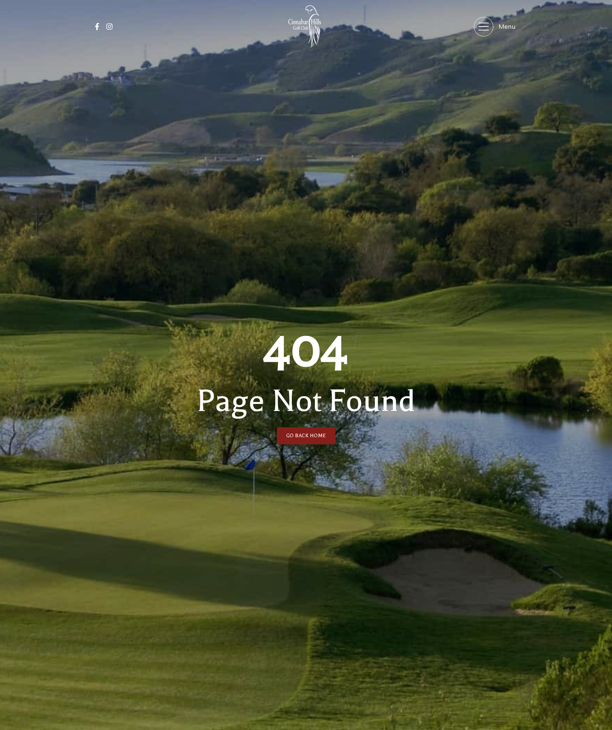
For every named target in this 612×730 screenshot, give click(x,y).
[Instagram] (109, 26)
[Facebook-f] (97, 26)
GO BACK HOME (306, 436)
